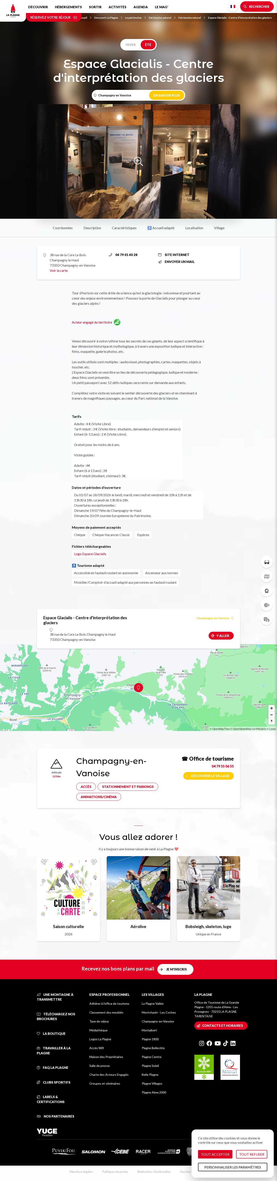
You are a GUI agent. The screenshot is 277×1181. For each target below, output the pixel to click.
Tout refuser (251, 1154)
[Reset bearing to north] (271, 721)
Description (92, 228)
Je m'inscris (176, 969)
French (232, 6)
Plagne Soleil (150, 1066)
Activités (117, 7)
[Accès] (267, 619)
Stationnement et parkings (128, 787)
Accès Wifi (96, 1048)
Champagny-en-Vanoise (158, 1021)
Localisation (194, 228)
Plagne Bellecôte (153, 1048)
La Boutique (54, 1033)
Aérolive (138, 926)
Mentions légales (81, 1171)
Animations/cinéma (99, 797)
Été (148, 45)
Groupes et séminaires (104, 1083)
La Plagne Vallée (153, 1003)
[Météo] (267, 605)
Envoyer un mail (180, 262)
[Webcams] (267, 591)
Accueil (82, 17)
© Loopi (271, 729)
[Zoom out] (271, 714)
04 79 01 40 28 (126, 255)
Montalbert (149, 1030)
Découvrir (38, 7)
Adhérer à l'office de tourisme (109, 1003)
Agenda (141, 7)
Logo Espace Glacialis (90, 554)
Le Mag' (161, 7)
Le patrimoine (133, 17)
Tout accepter (215, 1154)
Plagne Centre (151, 1057)
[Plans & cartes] (267, 576)
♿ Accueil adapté (160, 228)
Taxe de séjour (99, 1021)
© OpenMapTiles (220, 729)
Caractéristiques (124, 228)
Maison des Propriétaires (106, 1057)
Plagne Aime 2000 (154, 1092)
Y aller (222, 636)
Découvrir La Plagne (106, 17)
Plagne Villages (152, 1083)
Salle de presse (99, 1066)
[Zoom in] (271, 708)
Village (219, 228)
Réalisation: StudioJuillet (154, 1171)
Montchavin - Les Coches (159, 1012)
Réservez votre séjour (50, 17)
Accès (86, 787)
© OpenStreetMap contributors (248, 729)
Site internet (177, 255)
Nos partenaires (58, 1116)
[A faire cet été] (267, 562)
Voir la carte (59, 270)
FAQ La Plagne (55, 1067)
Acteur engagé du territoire (92, 322)
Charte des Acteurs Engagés (109, 1074)
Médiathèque (98, 1030)
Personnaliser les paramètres (232, 1167)
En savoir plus (166, 95)
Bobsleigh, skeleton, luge (208, 926)
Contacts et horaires (222, 1025)
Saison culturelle (68, 926)
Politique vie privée (115, 1171)
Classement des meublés (106, 1012)
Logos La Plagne (100, 1039)
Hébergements (68, 7)
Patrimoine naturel (160, 17)
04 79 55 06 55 (223, 766)
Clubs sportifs (56, 1082)
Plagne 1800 (150, 1039)
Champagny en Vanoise (212, 618)
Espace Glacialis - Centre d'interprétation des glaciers (240, 17)
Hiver (131, 45)
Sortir (95, 7)
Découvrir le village (210, 776)
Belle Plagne (150, 1074)
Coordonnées (63, 228)
